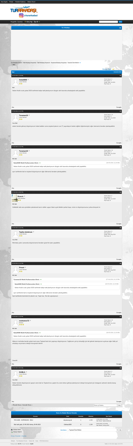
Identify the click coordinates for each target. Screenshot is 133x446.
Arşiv (36, 441)
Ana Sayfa (4, 2)
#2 (120, 111)
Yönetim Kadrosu (20, 2)
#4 (120, 192)
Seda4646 (23, 80)
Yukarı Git (31, 441)
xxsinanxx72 (24, 321)
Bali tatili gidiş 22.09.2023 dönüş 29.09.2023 (27, 424)
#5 (120, 228)
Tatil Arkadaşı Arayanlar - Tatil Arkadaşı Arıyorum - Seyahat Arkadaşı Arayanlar (45, 62)
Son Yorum (99, 420)
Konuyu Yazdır (17, 429)
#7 (120, 316)
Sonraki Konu (26, 405)
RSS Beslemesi (44, 441)
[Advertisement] (66, 44)
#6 (120, 263)
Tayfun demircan (25, 232)
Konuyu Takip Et (17, 431)
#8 (120, 368)
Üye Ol (36, 22)
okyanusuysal (67, 420)
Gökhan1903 (67, 424)
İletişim (13, 441)
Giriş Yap (29, 22)
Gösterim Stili (117, 72)
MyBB (31, 443)
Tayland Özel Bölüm (73, 62)
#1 (120, 75)
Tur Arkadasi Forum (16, 62)
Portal (11, 2)
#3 (120, 147)
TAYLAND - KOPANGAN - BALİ (23, 420)
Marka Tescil (31, 2)
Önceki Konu (17, 405)
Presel (21, 267)
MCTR (19, 443)
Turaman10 (23, 115)
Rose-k (20, 196)
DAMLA (22, 372)
